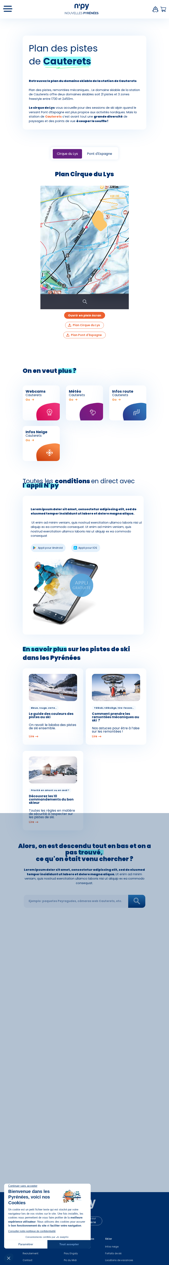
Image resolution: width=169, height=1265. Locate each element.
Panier (163, 9)
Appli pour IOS (87, 548)
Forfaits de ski (113, 1253)
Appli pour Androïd (50, 548)
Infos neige (112, 1246)
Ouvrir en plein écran (84, 315)
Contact (27, 1260)
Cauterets (53, 116)
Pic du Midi (70, 1260)
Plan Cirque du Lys (86, 325)
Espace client (155, 9)
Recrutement (30, 1253)
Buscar (137, 901)
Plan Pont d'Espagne (86, 335)
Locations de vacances (119, 1260)
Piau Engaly (71, 1253)
